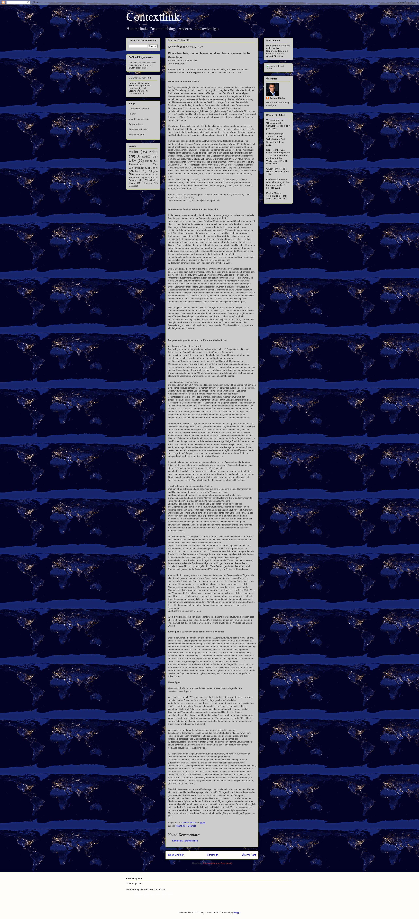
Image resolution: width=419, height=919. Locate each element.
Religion (153, 171)
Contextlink (153, 16)
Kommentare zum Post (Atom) (217, 863)
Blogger (236, 912)
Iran (137, 171)
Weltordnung (136, 167)
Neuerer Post (175, 855)
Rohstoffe (134, 177)
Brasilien (148, 183)
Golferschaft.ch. (137, 93)
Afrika (133, 152)
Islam (148, 160)
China (132, 183)
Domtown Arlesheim (139, 108)
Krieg (153, 152)
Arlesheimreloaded (138, 129)
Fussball (133, 180)
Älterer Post (249, 855)
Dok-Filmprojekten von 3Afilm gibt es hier (140, 66)
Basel (154, 167)
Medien (149, 177)
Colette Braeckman (139, 119)
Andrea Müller (277, 98)
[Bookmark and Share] (278, 68)
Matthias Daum (137, 134)
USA (132, 160)
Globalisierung (143, 174)
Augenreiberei (136, 124)
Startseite (212, 855)
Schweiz (192, 826)
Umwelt (132, 186)
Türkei (148, 180)
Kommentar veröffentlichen (185, 841)
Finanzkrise (181, 826)
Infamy (132, 113)
